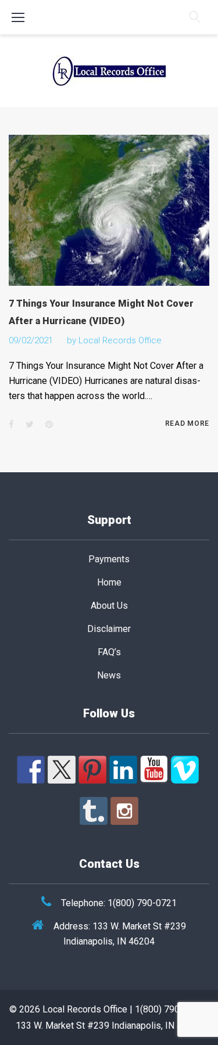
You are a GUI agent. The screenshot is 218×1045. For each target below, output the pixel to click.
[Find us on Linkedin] (123, 770)
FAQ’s (109, 652)
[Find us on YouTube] (154, 770)
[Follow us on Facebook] (31, 770)
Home (109, 582)
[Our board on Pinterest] (92, 770)
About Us (109, 605)
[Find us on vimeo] (185, 770)
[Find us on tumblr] (94, 811)
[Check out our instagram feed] (124, 811)
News (109, 675)
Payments (109, 559)
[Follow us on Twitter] (62, 770)
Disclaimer (109, 628)
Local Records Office (120, 340)
